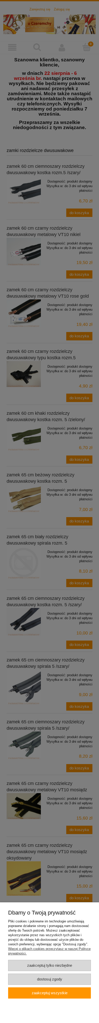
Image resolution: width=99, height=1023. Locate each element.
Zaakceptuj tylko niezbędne (49, 965)
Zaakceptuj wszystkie (50, 993)
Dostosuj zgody (49, 979)
